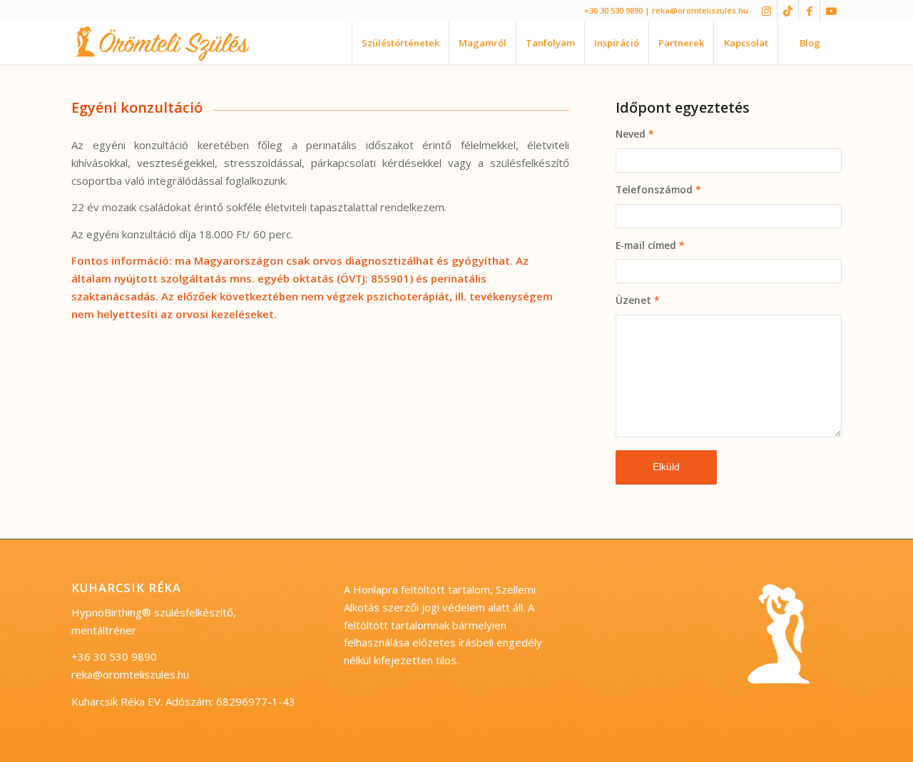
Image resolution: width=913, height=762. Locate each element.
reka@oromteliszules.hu (130, 674)
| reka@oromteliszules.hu (696, 10)
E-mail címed (650, 245)
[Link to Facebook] (809, 10)
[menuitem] (400, 42)
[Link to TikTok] (787, 10)
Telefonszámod (658, 189)
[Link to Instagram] (766, 10)
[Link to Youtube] (831, 10)
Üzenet (638, 300)
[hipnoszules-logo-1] (174, 42)
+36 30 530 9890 (613, 10)
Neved (635, 134)
